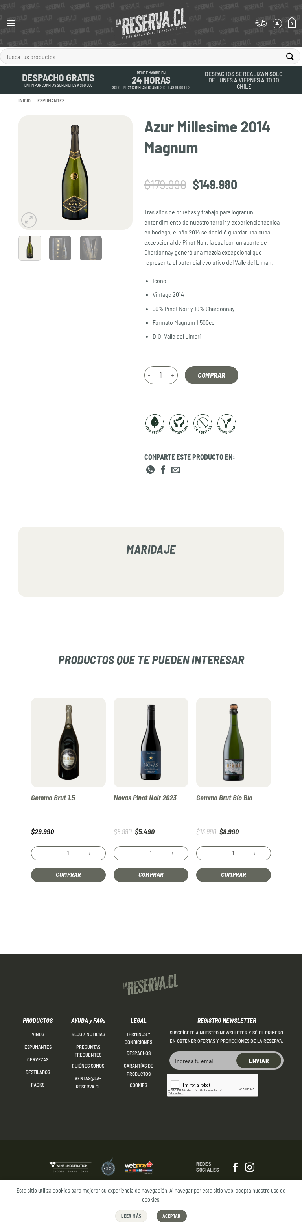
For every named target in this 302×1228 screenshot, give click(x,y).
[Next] (120, 172)
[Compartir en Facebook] (163, 470)
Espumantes (50, 100)
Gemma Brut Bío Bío (224, 797)
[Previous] (31, 172)
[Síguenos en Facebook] (235, 1168)
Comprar (211, 374)
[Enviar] (290, 56)
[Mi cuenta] (277, 23)
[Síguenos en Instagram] (249, 1168)
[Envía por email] (175, 470)
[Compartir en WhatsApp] (150, 470)
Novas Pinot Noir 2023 (145, 797)
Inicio (24, 100)
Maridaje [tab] (151, 549)
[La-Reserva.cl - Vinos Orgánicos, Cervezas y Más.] (151, 23)
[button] (10, 23)
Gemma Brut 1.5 (53, 797)
